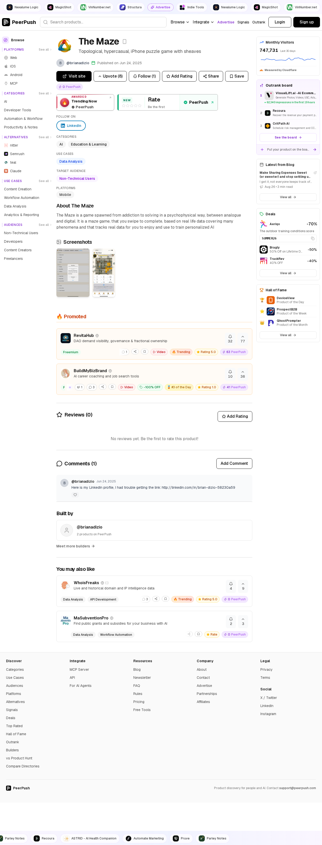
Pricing (138, 701)
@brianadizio (82, 481)
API (72, 677)
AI (61, 144)
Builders (12, 750)
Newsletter (142, 677)
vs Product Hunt (19, 758)
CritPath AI (281, 124)
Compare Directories (22, 766)
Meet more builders (73, 546)
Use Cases (15, 677)
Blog (137, 669)
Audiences (14, 685)
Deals (10, 718)
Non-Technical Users (77, 178)
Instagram (268, 714)
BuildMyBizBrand (90, 370)
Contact (203, 677)
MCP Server (79, 669)
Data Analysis (71, 161)
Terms (265, 677)
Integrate (201, 22)
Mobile (65, 194)
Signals (243, 22)
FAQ (136, 685)
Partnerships (207, 693)
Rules (137, 693)
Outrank (258, 22)
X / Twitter (268, 697)
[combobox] (103, 22)
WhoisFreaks (86, 582)
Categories (15, 669)
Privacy (266, 669)
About (202, 669)
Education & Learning (89, 144)
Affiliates (203, 701)
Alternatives (15, 701)
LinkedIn (266, 705)
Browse (178, 22)
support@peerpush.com (297, 788)
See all (44, 50)
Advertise (225, 22)
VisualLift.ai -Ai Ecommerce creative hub (296, 93)
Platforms (13, 693)
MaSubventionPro (91, 618)
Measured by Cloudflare (281, 70)
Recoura (279, 111)
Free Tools (142, 710)
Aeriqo (275, 224)
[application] (288, 60)
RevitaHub (84, 335)
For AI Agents (81, 685)
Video (161, 352)
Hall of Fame (16, 734)
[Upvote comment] (75, 495)
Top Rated (14, 726)
